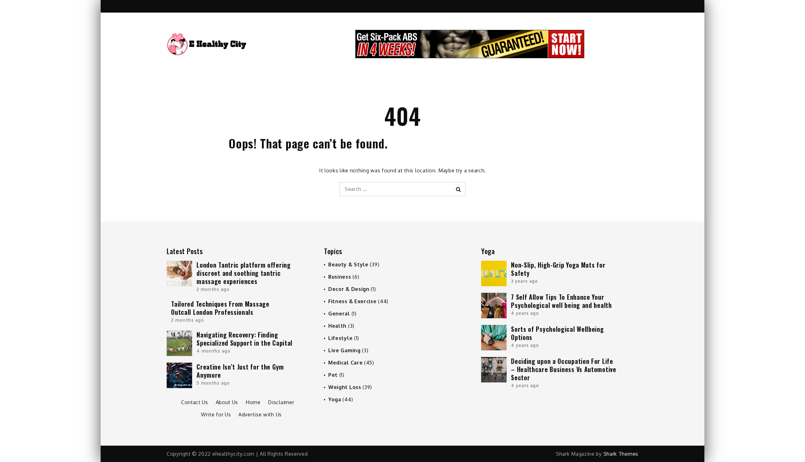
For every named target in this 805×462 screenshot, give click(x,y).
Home (253, 402)
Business (339, 277)
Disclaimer (281, 402)
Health (337, 326)
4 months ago (213, 350)
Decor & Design (348, 289)
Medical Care (345, 362)
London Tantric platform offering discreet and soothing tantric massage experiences (244, 273)
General (339, 313)
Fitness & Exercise (352, 301)
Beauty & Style (348, 264)
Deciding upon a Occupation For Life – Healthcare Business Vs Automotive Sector (563, 369)
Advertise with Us (260, 414)
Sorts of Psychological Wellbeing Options (557, 333)
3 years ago (524, 281)
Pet (333, 375)
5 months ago (213, 383)
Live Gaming (344, 350)
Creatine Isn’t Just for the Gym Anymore (240, 371)
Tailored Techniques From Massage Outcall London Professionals (220, 308)
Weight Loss (344, 387)
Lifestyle (340, 338)
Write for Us (216, 414)
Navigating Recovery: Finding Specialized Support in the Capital (244, 339)
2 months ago (213, 289)
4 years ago (525, 313)
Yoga (334, 399)
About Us (227, 402)
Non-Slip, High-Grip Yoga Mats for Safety (558, 269)
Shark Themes (620, 454)
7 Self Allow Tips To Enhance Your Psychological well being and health (561, 301)
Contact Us (194, 402)
